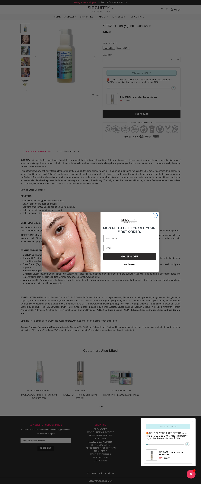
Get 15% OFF (129, 256)
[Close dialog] (155, 215)
